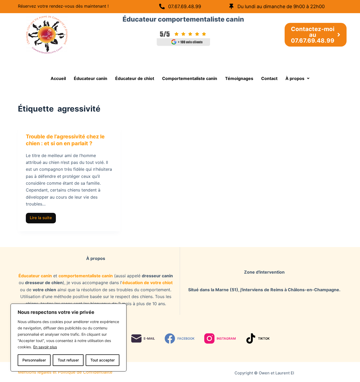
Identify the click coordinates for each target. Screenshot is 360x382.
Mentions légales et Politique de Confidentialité (65, 372)
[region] (69, 337)
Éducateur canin (90, 78)
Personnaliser (34, 360)
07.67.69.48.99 (184, 6)
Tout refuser (68, 360)
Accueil (58, 78)
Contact (269, 78)
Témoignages (239, 78)
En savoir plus (45, 347)
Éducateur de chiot (134, 78)
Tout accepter (102, 360)
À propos (294, 78)
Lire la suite (43, 216)
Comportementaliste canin (189, 78)
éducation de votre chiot (147, 282)
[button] (297, 78)
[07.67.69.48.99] (162, 6)
